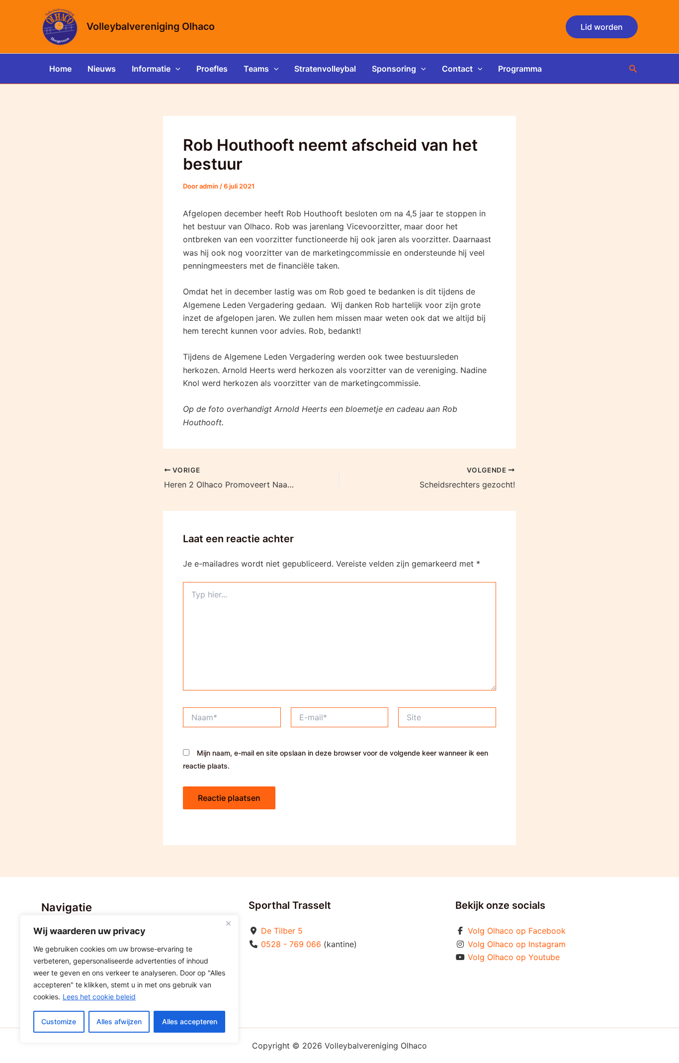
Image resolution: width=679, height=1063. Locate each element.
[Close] (228, 923)
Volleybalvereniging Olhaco (150, 26)
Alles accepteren (189, 1021)
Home (60, 69)
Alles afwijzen (119, 1021)
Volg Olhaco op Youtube (514, 957)
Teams (256, 69)
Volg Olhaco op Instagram (517, 944)
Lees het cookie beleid (99, 996)
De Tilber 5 (282, 931)
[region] (129, 979)
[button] (602, 26)
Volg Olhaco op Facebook (517, 931)
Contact (457, 69)
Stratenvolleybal (325, 69)
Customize (58, 1021)
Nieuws (101, 69)
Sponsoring (394, 69)
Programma (520, 69)
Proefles (212, 69)
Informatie (151, 69)
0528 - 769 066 (291, 944)
